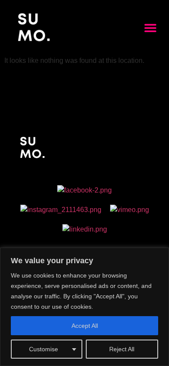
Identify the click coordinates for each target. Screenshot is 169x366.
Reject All (121, 349)
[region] (84, 307)
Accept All (85, 325)
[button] (150, 27)
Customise (43, 349)
